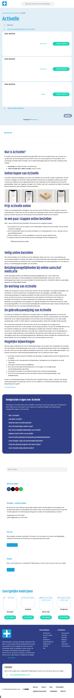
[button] (70, 4)
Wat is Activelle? (14, 415)
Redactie (63, 691)
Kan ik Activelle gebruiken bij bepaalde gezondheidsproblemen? (29, 437)
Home (3, 13)
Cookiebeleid (53, 691)
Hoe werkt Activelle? (15, 419)
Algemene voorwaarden (39, 691)
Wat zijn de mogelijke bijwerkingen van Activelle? (25, 430)
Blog (51, 687)
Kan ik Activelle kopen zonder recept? (21, 426)
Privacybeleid (59, 687)
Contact (43, 687)
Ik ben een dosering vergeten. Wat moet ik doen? (25, 444)
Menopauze (16, 13)
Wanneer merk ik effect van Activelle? (21, 433)
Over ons (35, 687)
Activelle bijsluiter (10, 387)
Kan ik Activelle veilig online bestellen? (21, 448)
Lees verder (10, 617)
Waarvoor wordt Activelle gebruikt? (20, 422)
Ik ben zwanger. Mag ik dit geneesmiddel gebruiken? (26, 441)
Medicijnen (9, 13)
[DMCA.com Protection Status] (25, 689)
